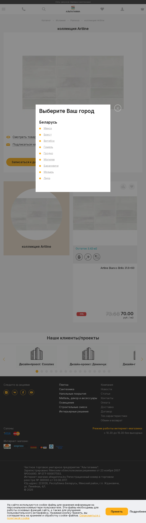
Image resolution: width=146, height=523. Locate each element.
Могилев (49, 159)
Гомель (48, 147)
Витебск (49, 140)
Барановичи (51, 165)
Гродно (48, 153)
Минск (48, 128)
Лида (47, 178)
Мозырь (49, 172)
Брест (48, 134)
